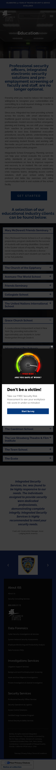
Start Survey (28, 411)
